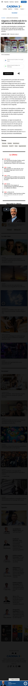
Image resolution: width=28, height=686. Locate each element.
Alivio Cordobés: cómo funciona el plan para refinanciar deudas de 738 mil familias (14, 195)
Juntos (8, 175)
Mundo (8, 159)
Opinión (16, 2)
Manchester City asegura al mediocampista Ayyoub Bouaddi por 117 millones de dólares (13, 186)
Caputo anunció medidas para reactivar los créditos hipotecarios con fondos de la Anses (14, 178)
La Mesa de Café (10, 192)
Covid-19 (11, 146)
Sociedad (3, 17)
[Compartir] (19, 73)
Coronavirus (5, 146)
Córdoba (16, 9)
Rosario (22, 9)
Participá (24, 2)
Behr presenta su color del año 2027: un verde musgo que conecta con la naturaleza (14, 170)
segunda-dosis (22, 146)
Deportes (6, 2)
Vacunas (4, 143)
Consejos (9, 167)
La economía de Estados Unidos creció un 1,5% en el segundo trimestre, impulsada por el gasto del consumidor (14, 162)
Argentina (10, 9)
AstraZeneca (16, 143)
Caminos (11, 2)
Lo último (14, 155)
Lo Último (5, 9)
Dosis (16, 146)
